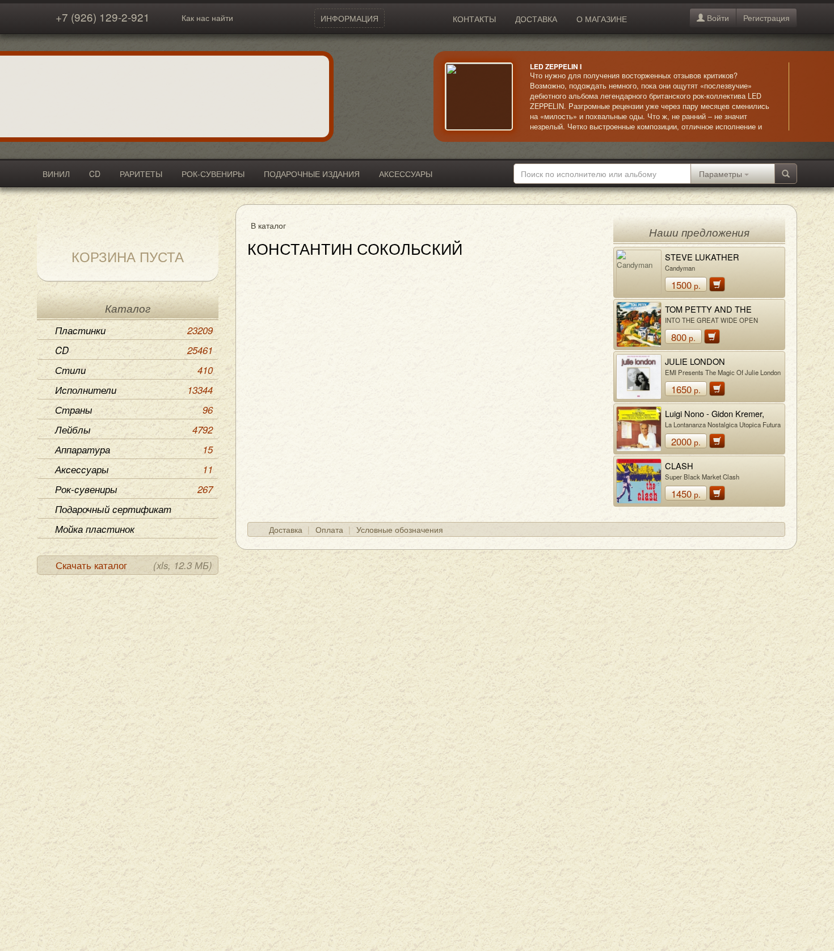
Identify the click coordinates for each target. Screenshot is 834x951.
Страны (134, 409)
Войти (717, 17)
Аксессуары (134, 469)
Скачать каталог (134, 565)
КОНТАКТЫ (474, 18)
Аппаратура (134, 449)
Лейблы (134, 429)
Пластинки (134, 330)
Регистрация (766, 17)
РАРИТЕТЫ (141, 173)
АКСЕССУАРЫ (405, 173)
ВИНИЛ (56, 173)
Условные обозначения (399, 529)
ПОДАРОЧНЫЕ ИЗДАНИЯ (312, 173)
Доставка (285, 529)
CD (94, 173)
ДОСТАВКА (536, 18)
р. (686, 285)
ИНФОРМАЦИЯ (349, 18)
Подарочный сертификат (113, 509)
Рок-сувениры (134, 489)
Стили (134, 370)
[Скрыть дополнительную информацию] (806, 96)
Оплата (329, 529)
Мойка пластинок (94, 529)
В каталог (268, 225)
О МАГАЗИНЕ (601, 18)
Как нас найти (207, 17)
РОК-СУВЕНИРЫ (213, 173)
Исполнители (134, 390)
